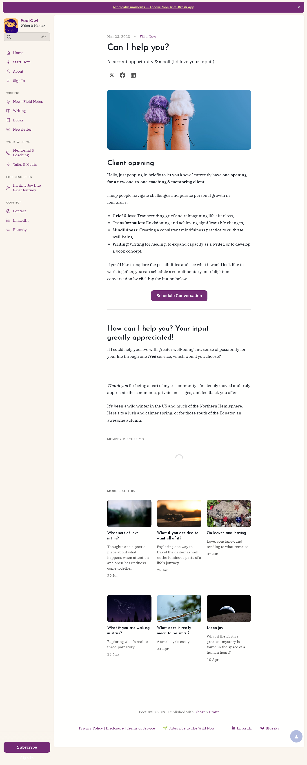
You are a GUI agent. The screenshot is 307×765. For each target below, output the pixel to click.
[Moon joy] (229, 628)
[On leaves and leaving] (229, 539)
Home (18, 52)
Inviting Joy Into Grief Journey (27, 187)
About (18, 71)
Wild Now (148, 36)
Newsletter (22, 129)
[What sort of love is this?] (129, 539)
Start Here (22, 62)
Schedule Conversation (179, 295)
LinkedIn (21, 220)
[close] (299, 7)
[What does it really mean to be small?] (179, 628)
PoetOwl (29, 20)
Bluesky (20, 229)
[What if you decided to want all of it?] (179, 539)
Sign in (27, 758)
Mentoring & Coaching (23, 152)
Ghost (200, 712)
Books (18, 120)
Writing (19, 110)
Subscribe (27, 747)
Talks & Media (25, 164)
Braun (214, 712)
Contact (19, 211)
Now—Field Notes (28, 101)
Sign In (19, 80)
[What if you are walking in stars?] (129, 628)
